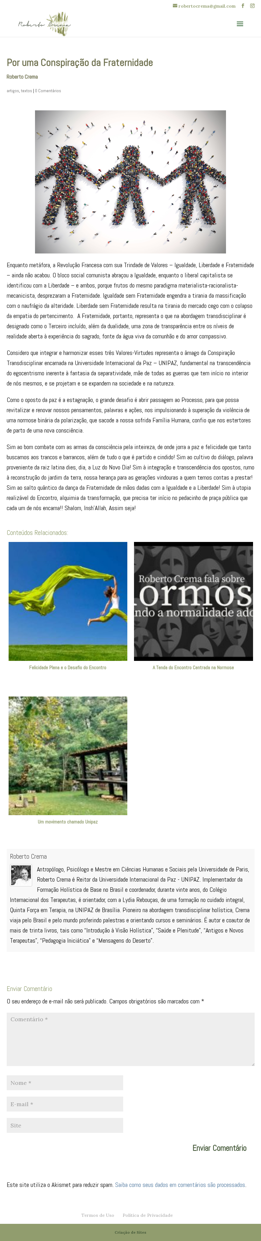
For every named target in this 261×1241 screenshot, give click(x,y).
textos (26, 91)
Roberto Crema (28, 856)
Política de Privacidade (148, 1215)
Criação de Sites (130, 1232)
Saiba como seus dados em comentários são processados (180, 1185)
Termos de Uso (97, 1215)
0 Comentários (48, 91)
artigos (13, 91)
